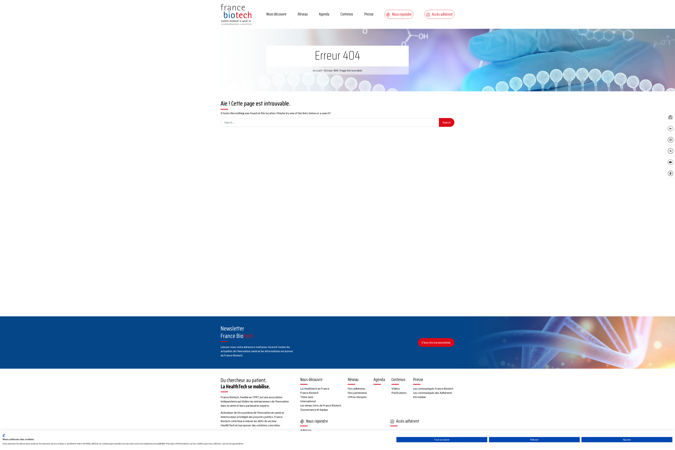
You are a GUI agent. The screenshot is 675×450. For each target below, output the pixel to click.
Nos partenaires (357, 392)
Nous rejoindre (402, 14)
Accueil (317, 70)
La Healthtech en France (314, 388)
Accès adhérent (442, 14)
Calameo (674, 173)
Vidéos (395, 388)
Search (447, 122)
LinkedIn (674, 128)
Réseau (303, 14)
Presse (369, 14)
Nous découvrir (276, 14)
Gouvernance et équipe (314, 409)
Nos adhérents (356, 388)
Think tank (306, 397)
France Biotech (309, 392)
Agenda (324, 14)
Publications (399, 392)
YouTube (674, 162)
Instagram (674, 139)
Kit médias (419, 397)
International (308, 401)
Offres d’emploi (357, 397)
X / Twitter (674, 150)
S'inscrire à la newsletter (436, 342)
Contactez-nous (674, 117)
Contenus (346, 14)
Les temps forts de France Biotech (320, 405)
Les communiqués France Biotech (433, 388)
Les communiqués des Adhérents (432, 392)
